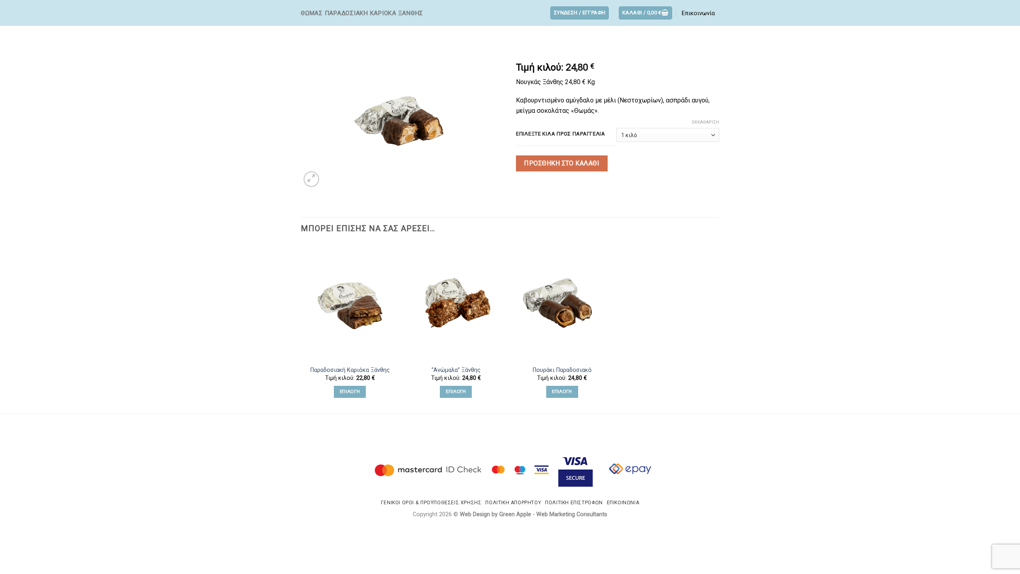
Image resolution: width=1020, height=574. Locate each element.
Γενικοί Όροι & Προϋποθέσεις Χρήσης (431, 502)
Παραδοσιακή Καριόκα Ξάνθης (350, 370)
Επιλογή (350, 391)
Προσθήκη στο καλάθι (561, 163)
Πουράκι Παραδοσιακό (562, 370)
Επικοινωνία (698, 13)
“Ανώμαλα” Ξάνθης (456, 370)
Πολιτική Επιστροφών (574, 502)
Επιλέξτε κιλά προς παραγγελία (560, 134)
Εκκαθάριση (705, 122)
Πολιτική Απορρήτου (513, 502)
